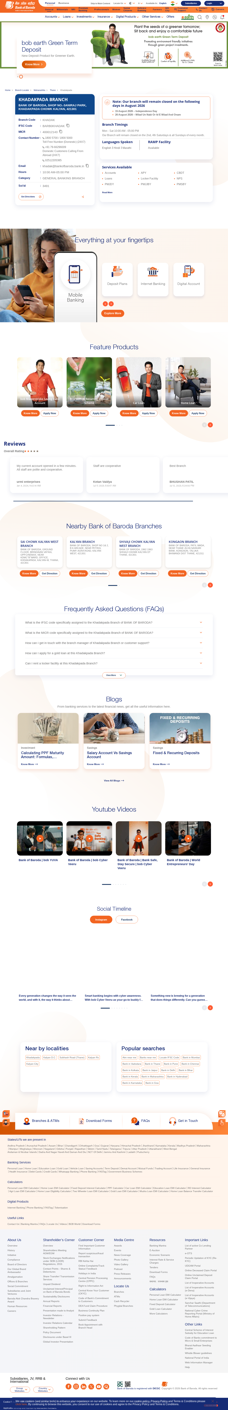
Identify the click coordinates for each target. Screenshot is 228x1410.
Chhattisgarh (86, 1146)
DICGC (156, 1388)
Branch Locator (22, 90)
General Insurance (200, 1168)
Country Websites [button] (43, 1389)
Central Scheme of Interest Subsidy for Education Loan (199, 1331)
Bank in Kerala (130, 1076)
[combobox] (221, 1113)
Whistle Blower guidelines (198, 1353)
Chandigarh (71, 1146)
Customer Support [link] (183, 9)
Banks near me (148, 1057)
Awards (118, 1245)
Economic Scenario (160, 1255)
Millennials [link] (62, 9)
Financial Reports (52, 1306)
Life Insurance (181, 1168)
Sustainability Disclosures (56, 1296)
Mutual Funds (145, 1168)
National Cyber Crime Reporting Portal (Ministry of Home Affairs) (199, 1313)
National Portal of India (197, 1357)
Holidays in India (87, 1273)
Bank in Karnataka (132, 1083)
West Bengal (170, 1149)
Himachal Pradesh (131, 1146)
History (11, 1250)
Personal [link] (50, 3)
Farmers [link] (157, 9)
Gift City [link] (167, 9)
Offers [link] (170, 17)
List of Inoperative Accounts (199, 1282)
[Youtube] (99, 1387)
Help (187, 1367)
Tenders (154, 1267)
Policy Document (52, 1332)
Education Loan (47, 1168)
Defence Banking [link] (142, 9)
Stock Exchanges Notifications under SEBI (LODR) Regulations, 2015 (59, 1261)
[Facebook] (68, 1386)
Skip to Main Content (100, 3)
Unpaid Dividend (51, 1284)
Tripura (126, 1149)
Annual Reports (51, 1301)
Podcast (118, 1269)
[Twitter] (91, 1387)
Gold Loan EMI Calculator (124, 1191)
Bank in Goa (152, 1083)
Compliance (14, 1259)
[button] (200, 17)
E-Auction (155, 1250)
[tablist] (114, 1180)
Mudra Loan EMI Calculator (154, 1191)
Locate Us (52, 1224)
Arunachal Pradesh (37, 1146)
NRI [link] (73, 9)
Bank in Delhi (168, 1070)
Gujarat (105, 1146)
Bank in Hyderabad (177, 1076)
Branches (119, 1291)
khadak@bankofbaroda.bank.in (63, 166)
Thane (53, 90)
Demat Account (129, 1168)
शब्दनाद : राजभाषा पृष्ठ (159, 1281)
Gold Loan (62, 1168)
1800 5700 (51, 137)
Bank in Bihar (186, 1070)
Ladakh (131, 1152)
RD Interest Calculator (199, 1188)
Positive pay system (88, 1315)
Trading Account (163, 1168)
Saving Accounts (94, 1168)
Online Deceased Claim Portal (201, 1270)
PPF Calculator (116, 1188)
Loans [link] (67, 17)
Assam (52, 1146)
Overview (12, 1245)
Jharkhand (148, 1146)
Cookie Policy (10, 1402)
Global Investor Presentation (58, 1341)
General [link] (49, 9)
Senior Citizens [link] (128, 9)
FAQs (42, 1224)
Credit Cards (50, 1171)
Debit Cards (35, 1171)
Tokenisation (61, 1207)
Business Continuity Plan (91, 1310)
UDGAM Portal (192, 1265)
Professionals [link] (101, 9)
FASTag (102, 1171)
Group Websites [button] (19, 1389)
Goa (96, 1146)
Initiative (12, 1255)
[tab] (114, 1140)
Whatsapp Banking (69, 1171)
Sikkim (90, 1149)
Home (8, 90)
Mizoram (38, 1149)
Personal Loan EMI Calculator (23, 1188)
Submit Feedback (87, 1320)
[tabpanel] (114, 50)
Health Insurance (18, 1171)
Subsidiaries (191, 3)
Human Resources (17, 1306)
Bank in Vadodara (132, 1063)
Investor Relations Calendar (57, 1323)
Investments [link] (84, 17)
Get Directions (28, 197)
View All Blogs (112, 780)
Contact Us (13, 1224)
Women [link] (116, 9)
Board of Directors (17, 1264)
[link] (187, 17)
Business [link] (63, 3)
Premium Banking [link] (83, 9)
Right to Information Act (90, 1285)
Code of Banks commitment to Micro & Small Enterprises (201, 1339)
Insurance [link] (104, 17)
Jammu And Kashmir (115, 1152)
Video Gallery (121, 1264)
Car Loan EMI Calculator (138, 1188)
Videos (63, 1224)
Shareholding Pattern (54, 1327)
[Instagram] (76, 1386)
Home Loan (31, 1168)
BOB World (74, 1224)
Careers (12, 1311)
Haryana (115, 1146)
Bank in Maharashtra (153, 1076)
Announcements (122, 1278)
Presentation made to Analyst (58, 1310)
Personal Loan (15, 1168)
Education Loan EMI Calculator (169, 1188)
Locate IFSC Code (169, 1057)
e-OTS (188, 1253)
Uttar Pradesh (139, 1149)
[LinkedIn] (83, 1387)
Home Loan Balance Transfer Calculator (192, 1191)
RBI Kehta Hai (85, 1261)
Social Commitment (18, 1286)
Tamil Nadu (102, 1149)
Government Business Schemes (125, 1171)
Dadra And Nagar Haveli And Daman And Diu (62, 1152)
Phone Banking (88, 1171)
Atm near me (129, 1057)
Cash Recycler (121, 1301)
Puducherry (143, 1152)
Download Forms (91, 1224)
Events (117, 1250)
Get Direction (49, 573)
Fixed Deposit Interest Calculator (88, 1188)
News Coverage (122, 1255)
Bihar (60, 1146)
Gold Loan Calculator (161, 1309)
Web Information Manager (199, 1362)
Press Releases (122, 1273)
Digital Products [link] (126, 17)
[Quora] (106, 1387)
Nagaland (49, 1149)
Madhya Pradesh (186, 1146)
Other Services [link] (151, 17)
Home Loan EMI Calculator (55, 1188)
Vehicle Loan (77, 1168)
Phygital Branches (123, 1306)
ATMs (117, 1296)
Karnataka (161, 1146)
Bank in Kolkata (131, 1070)
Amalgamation (15, 1276)
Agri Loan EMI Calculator (22, 1191)
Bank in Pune (171, 1063)
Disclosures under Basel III (57, 1337)
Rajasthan (80, 1149)
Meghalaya (26, 1149)
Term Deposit (112, 1168)
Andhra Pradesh (16, 1146)
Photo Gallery (121, 1259)
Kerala (171, 1146)
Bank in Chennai (190, 1063)
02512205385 (53, 160)
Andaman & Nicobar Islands (22, 1152)
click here (21, 1404)
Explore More (112, 313)
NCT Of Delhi (95, 1152)
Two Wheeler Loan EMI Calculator (91, 1191)
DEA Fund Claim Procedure (92, 1306)
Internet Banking (16, 1207)
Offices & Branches (18, 1281)
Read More (107, 192)
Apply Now (49, 413)
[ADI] (6, 1122)
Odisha (60, 1149)
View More (111, 675)
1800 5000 (66, 137)
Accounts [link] (51, 17)
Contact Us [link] (203, 9)
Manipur (13, 1149)
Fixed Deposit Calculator (162, 1304)
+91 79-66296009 (55, 147)
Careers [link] (220, 9)
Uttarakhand (155, 1149)
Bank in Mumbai (191, 1057)
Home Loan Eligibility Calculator (54, 1191)
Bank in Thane (152, 1063)
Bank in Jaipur (150, 1070)
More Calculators (159, 1313)
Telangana (115, 1149)
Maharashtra (39, 90)
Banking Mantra (29, 1224)
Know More (32, 64)
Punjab (69, 1149)
